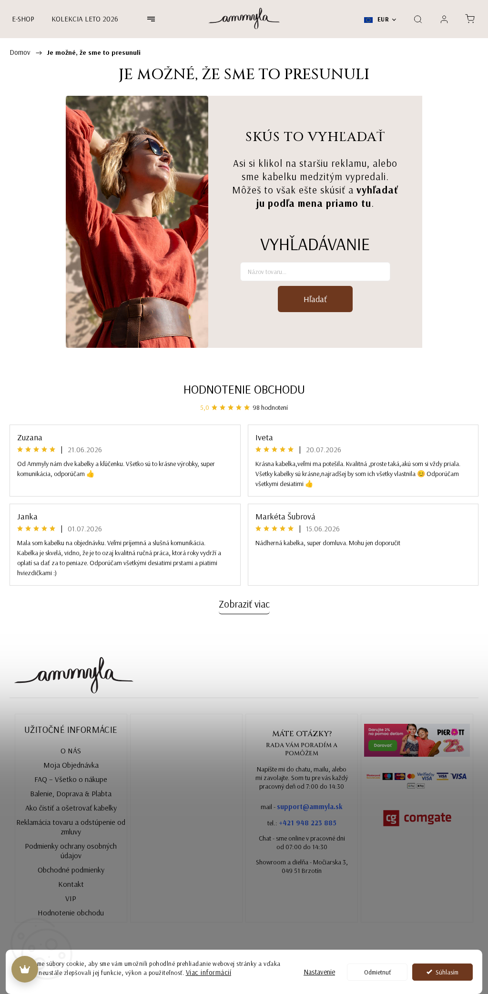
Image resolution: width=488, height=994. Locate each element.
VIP (70, 898)
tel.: (301, 822)
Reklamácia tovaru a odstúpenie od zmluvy (70, 826)
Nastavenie (319, 971)
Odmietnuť (377, 972)
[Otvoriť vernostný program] (24, 969)
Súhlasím (447, 972)
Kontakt (71, 884)
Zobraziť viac (244, 604)
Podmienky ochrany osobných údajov (71, 850)
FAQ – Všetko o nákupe (70, 779)
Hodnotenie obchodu (244, 389)
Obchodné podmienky (71, 869)
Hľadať (315, 299)
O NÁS (71, 750)
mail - (302, 806)
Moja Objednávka (71, 765)
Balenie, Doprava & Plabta (71, 793)
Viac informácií (209, 972)
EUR (382, 19)
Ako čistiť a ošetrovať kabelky (71, 807)
